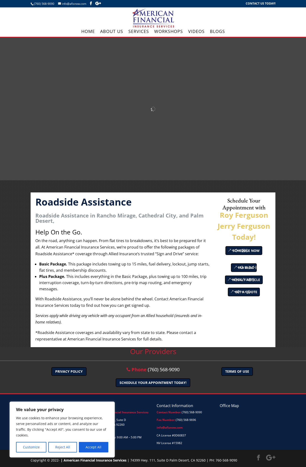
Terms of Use (237, 371)
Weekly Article (246, 279)
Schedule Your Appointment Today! (153, 382)
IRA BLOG (246, 267)
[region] (62, 429)
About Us (111, 32)
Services (138, 32)
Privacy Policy (69, 371)
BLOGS (217, 32)
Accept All (93, 447)
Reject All (62, 447)
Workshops (168, 32)
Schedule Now (246, 250)
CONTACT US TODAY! (260, 3)
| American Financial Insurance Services (93, 460)
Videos (196, 32)
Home (88, 32)
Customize (31, 447)
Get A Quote (246, 292)
